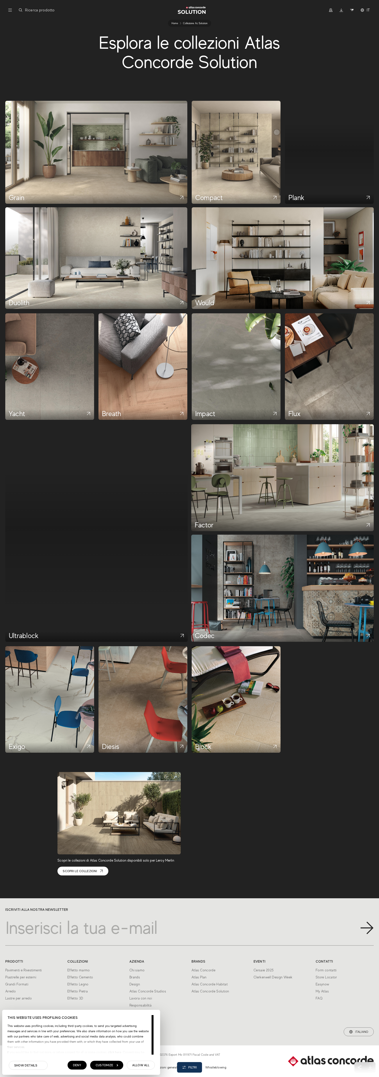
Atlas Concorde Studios (147, 991)
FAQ (319, 998)
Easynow (322, 984)
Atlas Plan (199, 977)
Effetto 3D (75, 998)
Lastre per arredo (18, 998)
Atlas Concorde (203, 970)
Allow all (140, 1065)
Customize (104, 1065)
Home (175, 23)
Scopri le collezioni (80, 871)
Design (134, 984)
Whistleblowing (215, 1067)
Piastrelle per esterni (20, 977)
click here (114, 1052)
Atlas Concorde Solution (210, 991)
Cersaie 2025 (264, 970)
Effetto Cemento (80, 977)
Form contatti (326, 970)
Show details (25, 1065)
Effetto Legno (78, 984)
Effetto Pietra (77, 991)
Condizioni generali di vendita (172, 1067)
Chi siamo (137, 970)
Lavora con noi (140, 998)
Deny (77, 1065)
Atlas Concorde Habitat (209, 984)
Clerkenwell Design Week (273, 977)
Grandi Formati (16, 984)
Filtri (192, 1067)
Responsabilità (140, 1005)
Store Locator (326, 977)
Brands (134, 977)
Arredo (10, 991)
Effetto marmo (78, 970)
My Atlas (322, 991)
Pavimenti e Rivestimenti (23, 970)
